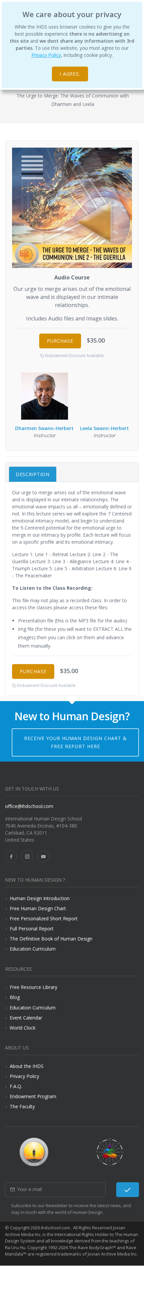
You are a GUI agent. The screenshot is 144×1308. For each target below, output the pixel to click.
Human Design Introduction (40, 898)
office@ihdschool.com (29, 806)
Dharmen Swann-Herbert (44, 428)
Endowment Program (33, 1096)
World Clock (22, 1028)
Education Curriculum (33, 949)
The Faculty (22, 1106)
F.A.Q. (16, 1086)
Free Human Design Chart (38, 908)
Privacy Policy (46, 55)
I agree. (70, 74)
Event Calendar (26, 1017)
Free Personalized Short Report (44, 918)
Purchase (60, 341)
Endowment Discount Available (74, 355)
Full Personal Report (32, 928)
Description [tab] (33, 474)
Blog (15, 997)
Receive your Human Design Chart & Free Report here (75, 742)
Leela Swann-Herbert (104, 428)
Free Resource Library (33, 987)
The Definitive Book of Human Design (51, 938)
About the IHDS (27, 1066)
